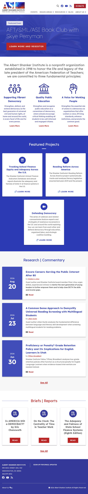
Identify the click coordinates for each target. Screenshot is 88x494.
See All (44, 382)
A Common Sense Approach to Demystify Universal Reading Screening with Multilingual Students (54, 312)
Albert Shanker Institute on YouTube (66, 6)
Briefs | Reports (44, 401)
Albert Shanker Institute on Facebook (62, 6)
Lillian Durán (32, 319)
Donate (80, 6)
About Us (79, 12)
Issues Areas (46, 12)
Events (34, 12)
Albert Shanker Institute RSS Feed (70, 6)
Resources (60, 12)
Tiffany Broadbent (34, 356)
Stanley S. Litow (33, 279)
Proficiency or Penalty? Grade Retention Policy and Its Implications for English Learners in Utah (50, 349)
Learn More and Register (26, 46)
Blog (70, 12)
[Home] (13, 7)
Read (31, 295)
